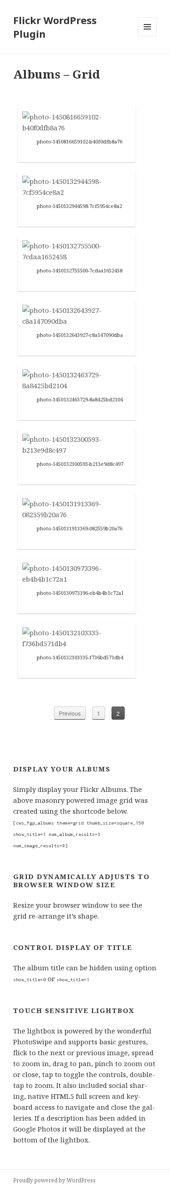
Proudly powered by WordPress (54, 1180)
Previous (70, 713)
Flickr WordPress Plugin (55, 26)
